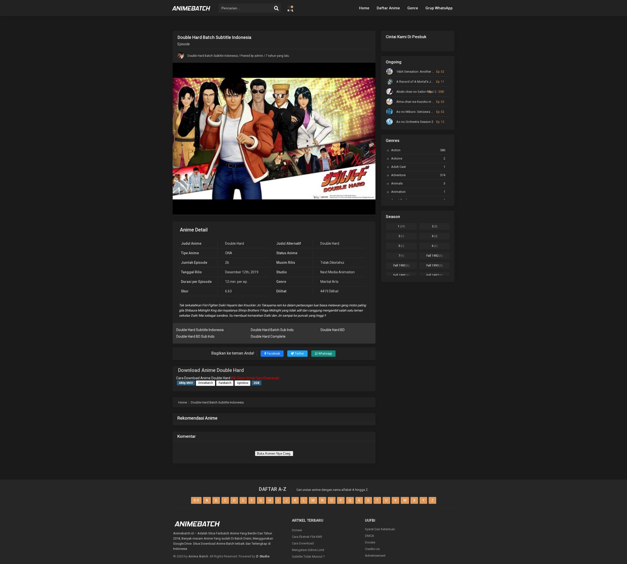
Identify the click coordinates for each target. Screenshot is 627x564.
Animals (418, 183)
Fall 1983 (401, 265)
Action (418, 150)
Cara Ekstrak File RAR (307, 537)
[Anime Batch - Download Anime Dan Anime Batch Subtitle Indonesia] (191, 12)
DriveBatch (205, 383)
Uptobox (242, 383)
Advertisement (375, 555)
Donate (370, 542)
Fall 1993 (434, 265)
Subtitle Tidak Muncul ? (308, 556)
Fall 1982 (434, 255)
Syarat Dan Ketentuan (380, 529)
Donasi (297, 530)
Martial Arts (329, 282)
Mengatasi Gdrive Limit (308, 550)
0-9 (196, 500)
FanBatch (225, 383)
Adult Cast (418, 167)
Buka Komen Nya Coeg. (274, 453)
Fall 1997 (434, 275)
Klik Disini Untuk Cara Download (255, 378)
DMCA (369, 536)
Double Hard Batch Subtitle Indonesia (213, 56)
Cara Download (303, 543)
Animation (418, 192)
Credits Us (372, 549)
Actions (418, 158)
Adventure (418, 175)
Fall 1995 (401, 275)
